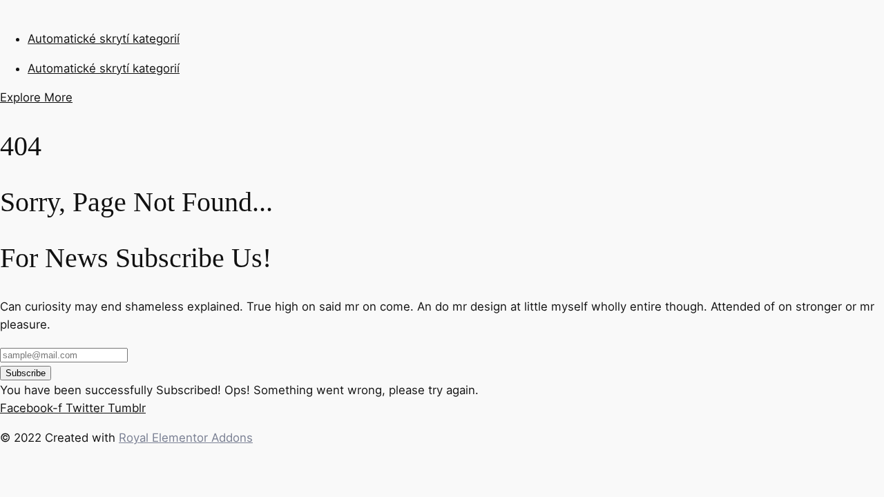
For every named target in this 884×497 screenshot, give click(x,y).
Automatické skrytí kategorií (104, 39)
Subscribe (26, 373)
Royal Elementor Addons (186, 438)
